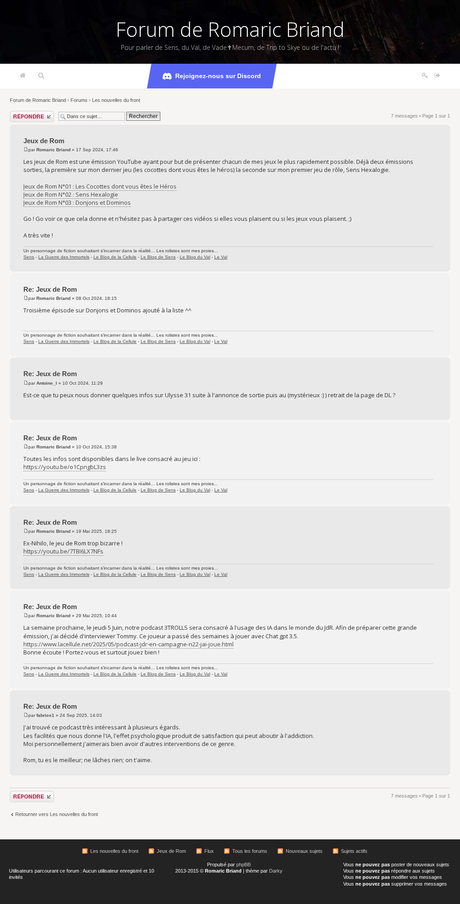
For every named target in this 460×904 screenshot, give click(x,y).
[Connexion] (437, 76)
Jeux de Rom (43, 141)
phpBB (243, 864)
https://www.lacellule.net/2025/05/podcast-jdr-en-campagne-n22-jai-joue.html (128, 644)
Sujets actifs (354, 851)
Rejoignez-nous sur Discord (218, 75)
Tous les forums (249, 851)
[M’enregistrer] (425, 76)
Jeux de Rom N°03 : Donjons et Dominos (77, 202)
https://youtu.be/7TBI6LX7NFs (63, 551)
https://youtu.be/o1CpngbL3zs (64, 467)
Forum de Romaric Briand (230, 29)
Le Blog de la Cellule (115, 257)
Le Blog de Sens (158, 257)
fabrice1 (45, 715)
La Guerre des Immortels (63, 257)
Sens (28, 257)
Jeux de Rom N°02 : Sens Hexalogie (70, 194)
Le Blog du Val (195, 257)
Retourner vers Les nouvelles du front (56, 814)
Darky (276, 870)
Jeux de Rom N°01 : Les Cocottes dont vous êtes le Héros (100, 186)
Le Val (220, 257)
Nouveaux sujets (304, 851)
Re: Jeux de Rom (50, 289)
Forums (79, 100)
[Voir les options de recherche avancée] (41, 76)
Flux (209, 851)
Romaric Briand (53, 149)
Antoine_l (46, 383)
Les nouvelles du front (116, 100)
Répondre (20, 113)
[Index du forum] (23, 76)
